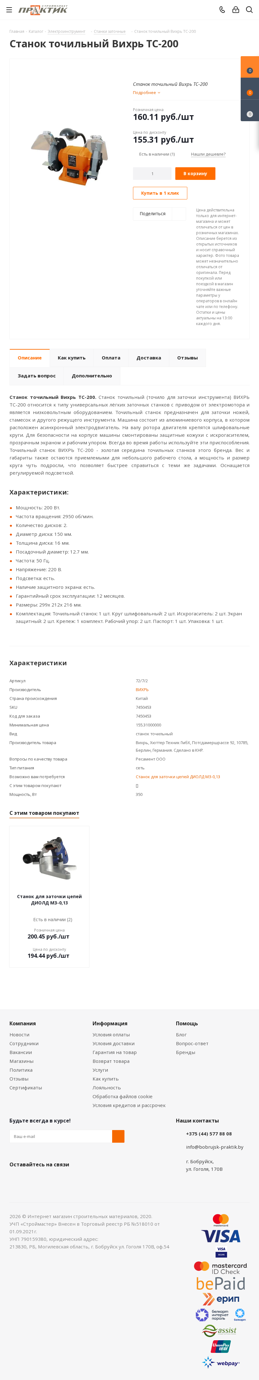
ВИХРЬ (142, 689)
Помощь (187, 1023)
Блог (181, 1034)
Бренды (185, 1052)
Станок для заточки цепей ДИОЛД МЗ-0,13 (178, 776)
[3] (148, 69)
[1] (136, 69)
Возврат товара (111, 1061)
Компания (22, 1023)
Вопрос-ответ (192, 1043)
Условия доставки (114, 1043)
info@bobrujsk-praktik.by (215, 1147)
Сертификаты (25, 1087)
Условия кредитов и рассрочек (129, 1105)
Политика (21, 1070)
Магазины (21, 1061)
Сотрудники (24, 1043)
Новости (19, 1034)
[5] (160, 69)
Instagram (47, 1179)
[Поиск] (249, 11)
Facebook (31, 1179)
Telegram (63, 1179)
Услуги (100, 1070)
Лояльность (107, 1087)
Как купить (106, 1078)
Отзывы (18, 1078)
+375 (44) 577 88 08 (209, 1133)
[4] (154, 69)
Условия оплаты (111, 1034)
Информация (110, 1023)
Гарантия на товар (115, 1052)
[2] (142, 69)
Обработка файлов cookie (123, 1096)
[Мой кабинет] (235, 10)
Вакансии (20, 1052)
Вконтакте (15, 1179)
